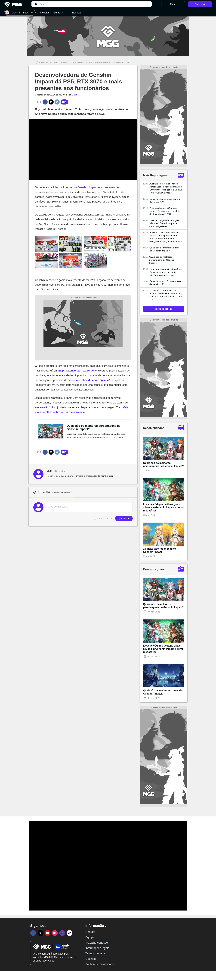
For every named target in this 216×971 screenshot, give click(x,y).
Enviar (125, 518)
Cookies (90, 958)
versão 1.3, (47, 407)
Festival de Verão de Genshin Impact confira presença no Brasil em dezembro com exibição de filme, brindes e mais (165, 237)
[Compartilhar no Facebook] (45, 102)
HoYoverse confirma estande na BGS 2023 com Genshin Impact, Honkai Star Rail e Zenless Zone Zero (165, 295)
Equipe (89, 937)
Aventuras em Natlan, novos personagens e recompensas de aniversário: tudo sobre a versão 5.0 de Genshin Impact (165, 188)
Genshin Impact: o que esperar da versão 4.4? (165, 200)
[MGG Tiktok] (69, 933)
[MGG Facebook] (33, 933)
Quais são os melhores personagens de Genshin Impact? (93, 427)
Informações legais (97, 948)
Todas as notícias (163, 309)
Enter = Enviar (105, 518)
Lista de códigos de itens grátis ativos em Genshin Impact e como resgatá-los (164, 223)
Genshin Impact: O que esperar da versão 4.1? (165, 283)
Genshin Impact (78, 62)
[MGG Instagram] (55, 933)
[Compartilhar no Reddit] (57, 102)
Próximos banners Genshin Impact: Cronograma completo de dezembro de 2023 (164, 211)
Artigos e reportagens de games (54, 62)
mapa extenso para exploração (77, 370)
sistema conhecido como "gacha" (89, 380)
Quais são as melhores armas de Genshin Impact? (164, 249)
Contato (90, 931)
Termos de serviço (96, 953)
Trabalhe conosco (96, 942)
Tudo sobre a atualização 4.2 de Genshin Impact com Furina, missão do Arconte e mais (165, 272)
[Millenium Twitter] (40, 933)
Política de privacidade (99, 964)
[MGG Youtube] (47, 933)
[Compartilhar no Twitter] (51, 102)
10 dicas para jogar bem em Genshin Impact (159, 550)
